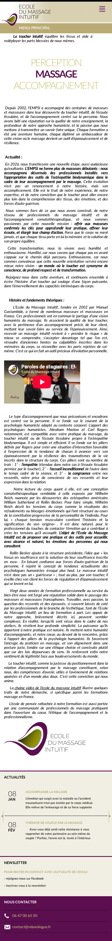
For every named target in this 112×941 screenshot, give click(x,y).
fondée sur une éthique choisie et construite (62, 648)
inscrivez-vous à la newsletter (26, 885)
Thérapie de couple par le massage (54, 822)
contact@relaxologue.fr (31, 927)
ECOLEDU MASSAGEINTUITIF (35, 12)
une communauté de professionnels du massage (50, 708)
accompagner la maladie (46, 792)
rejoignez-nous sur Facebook (25, 878)
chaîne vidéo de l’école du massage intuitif (48, 688)
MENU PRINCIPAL (34, 29)
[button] (2, 816)
